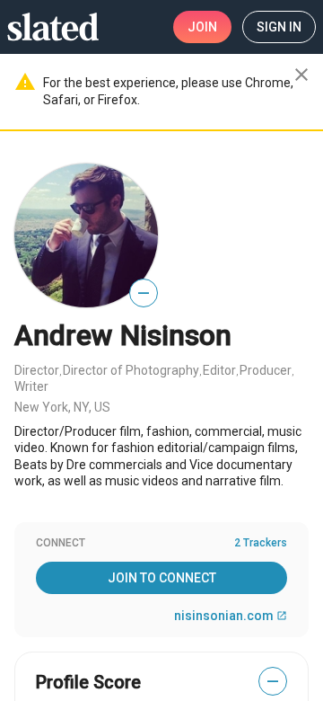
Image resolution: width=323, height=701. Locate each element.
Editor (219, 370)
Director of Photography (131, 370)
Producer (266, 370)
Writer (31, 386)
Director (36, 370)
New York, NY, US (62, 407)
